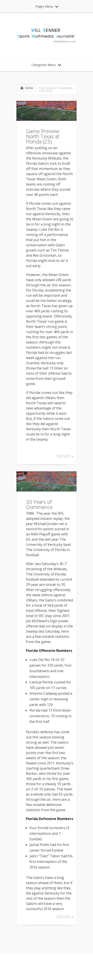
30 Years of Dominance (39, 504)
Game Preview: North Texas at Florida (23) (43, 136)
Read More (63, 456)
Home (29, 88)
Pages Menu (44, 6)
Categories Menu (44, 65)
